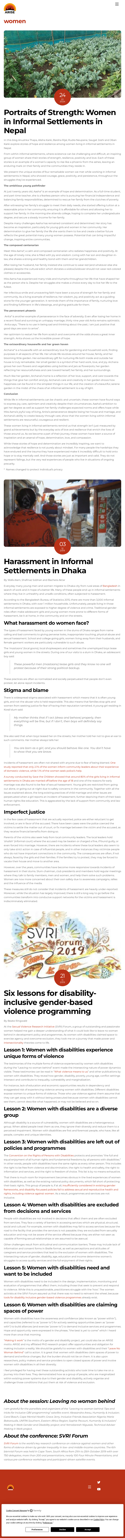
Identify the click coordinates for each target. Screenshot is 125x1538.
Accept (88, 1530)
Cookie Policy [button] (98, 1520)
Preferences (37, 1530)
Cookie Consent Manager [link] (16, 1511)
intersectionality (13, 1042)
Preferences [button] (47, 1523)
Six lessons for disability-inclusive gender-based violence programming (50, 1002)
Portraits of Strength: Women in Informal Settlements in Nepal (60, 121)
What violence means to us (71, 1071)
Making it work (14, 1340)
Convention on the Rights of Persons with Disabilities (41, 1155)
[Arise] (10, 12)
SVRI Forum (11, 1443)
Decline (62, 1530)
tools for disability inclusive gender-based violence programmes (42, 1297)
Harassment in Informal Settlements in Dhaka (48, 566)
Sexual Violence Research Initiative (33, 1026)
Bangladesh (110, 585)
